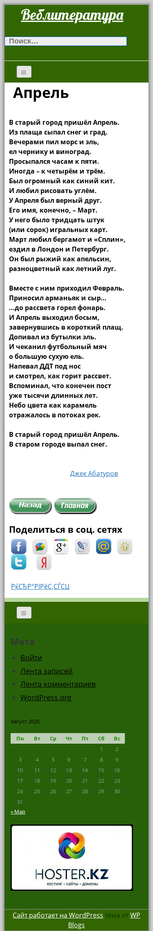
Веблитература (72, 14)
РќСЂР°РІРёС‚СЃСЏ (40, 586)
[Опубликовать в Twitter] (19, 561)
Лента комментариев (57, 684)
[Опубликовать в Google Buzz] (40, 545)
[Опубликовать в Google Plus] (61, 545)
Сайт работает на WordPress (58, 915)
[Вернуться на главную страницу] (75, 505)
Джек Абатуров (94, 473)
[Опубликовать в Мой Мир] (103, 545)
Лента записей (46, 671)
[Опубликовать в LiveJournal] (82, 545)
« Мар (18, 811)
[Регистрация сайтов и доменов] (72, 857)
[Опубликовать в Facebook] (19, 545)
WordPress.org (45, 697)
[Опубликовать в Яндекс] (44, 561)
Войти (31, 657)
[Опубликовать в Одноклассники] (125, 545)
